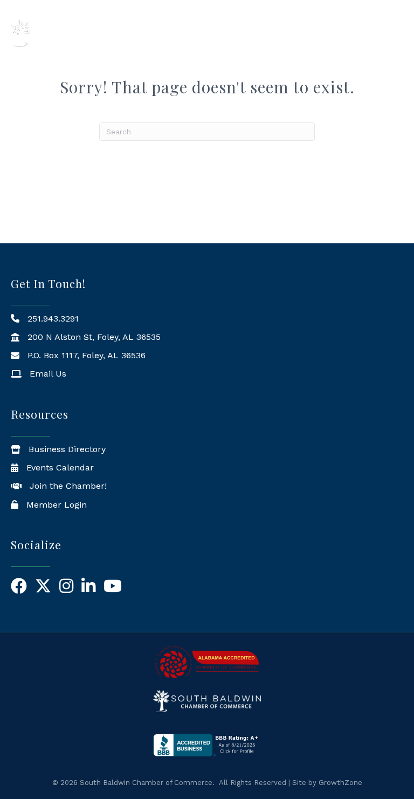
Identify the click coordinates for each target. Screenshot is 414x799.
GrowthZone (340, 782)
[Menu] (389, 32)
